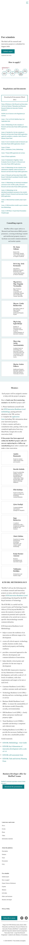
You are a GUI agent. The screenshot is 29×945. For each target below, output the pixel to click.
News (3, 825)
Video (3, 835)
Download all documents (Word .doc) (14, 98)
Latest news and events (8, 822)
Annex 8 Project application (8, 156)
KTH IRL (4, 893)
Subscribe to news (9, 918)
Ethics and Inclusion (7, 896)
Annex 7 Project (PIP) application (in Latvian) (13, 153)
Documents (5, 861)
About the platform (7, 848)
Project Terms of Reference (9, 883)
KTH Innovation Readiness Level (17, 595)
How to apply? (6, 880)
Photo (3, 832)
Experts (4, 886)
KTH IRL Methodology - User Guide (15, 743)
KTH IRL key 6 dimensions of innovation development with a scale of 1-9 (15, 748)
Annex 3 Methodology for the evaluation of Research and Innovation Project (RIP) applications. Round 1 (14, 126)
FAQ (3, 864)
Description (5, 851)
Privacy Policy (6, 908)
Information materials (7, 838)
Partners (4, 854)
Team (3, 857)
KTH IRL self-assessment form (13, 755)
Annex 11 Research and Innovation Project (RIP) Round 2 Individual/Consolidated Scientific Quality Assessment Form (14, 177)
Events (3, 829)
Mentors (4, 890)
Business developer (7, 899)
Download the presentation (13, 787)
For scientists (5, 873)
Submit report (7, 51)
